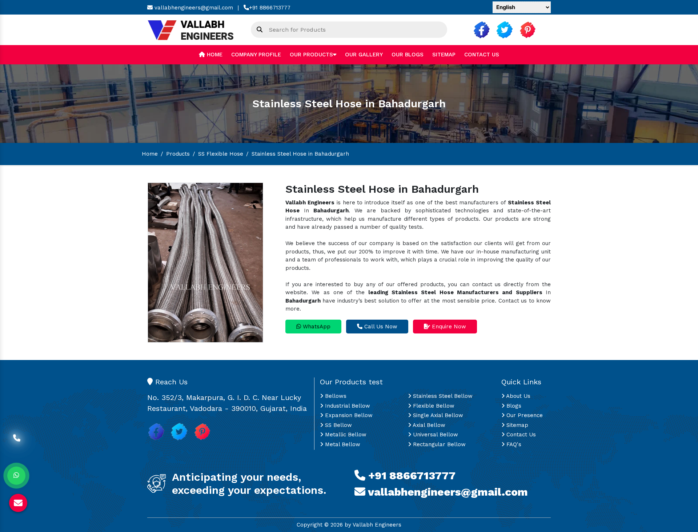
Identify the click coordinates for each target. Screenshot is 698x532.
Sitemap (444, 54)
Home (213, 54)
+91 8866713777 (269, 7)
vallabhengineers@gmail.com (193, 7)
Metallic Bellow (344, 434)
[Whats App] (16, 476)
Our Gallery (364, 54)
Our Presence (524, 415)
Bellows (334, 396)
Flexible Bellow (432, 406)
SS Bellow (337, 425)
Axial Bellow (428, 425)
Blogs (513, 406)
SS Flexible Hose (220, 154)
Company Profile (256, 54)
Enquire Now (448, 326)
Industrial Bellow (346, 406)
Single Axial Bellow (437, 415)
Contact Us (481, 54)
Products (178, 154)
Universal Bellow (434, 434)
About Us (517, 396)
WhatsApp (315, 326)
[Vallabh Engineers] (193, 29)
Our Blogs (408, 54)
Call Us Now (379, 326)
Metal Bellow (341, 444)
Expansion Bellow (348, 415)
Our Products (311, 54)
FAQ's (513, 444)
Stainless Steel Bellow (442, 396)
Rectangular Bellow (438, 444)
